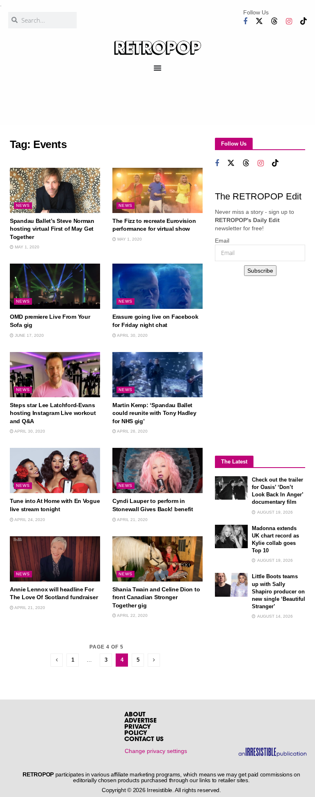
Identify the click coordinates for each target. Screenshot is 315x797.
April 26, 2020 (132, 431)
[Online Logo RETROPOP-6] (158, 48)
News (23, 205)
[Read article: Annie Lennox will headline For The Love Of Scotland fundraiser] (55, 559)
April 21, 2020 (132, 519)
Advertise (140, 721)
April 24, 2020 (29, 519)
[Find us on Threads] (274, 21)
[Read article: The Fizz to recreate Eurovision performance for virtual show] (157, 190)
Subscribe (260, 270)
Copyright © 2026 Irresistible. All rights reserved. (161, 790)
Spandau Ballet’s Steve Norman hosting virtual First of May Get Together (52, 229)
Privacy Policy (137, 730)
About (134, 715)
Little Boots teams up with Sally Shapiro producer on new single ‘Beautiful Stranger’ (278, 591)
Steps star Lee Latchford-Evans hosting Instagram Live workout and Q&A (53, 413)
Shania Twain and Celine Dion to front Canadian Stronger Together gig (156, 597)
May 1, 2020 (26, 247)
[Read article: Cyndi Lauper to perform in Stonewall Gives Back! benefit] (157, 470)
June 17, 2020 (29, 335)
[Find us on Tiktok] (303, 21)
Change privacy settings (156, 751)
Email (222, 240)
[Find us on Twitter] (259, 21)
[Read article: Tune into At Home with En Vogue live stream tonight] (55, 470)
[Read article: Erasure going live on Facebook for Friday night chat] (157, 286)
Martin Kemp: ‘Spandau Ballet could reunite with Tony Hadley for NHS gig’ (154, 413)
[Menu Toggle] (157, 68)
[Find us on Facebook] (245, 21)
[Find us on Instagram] (289, 21)
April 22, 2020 (132, 615)
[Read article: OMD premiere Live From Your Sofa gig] (55, 286)
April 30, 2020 (132, 335)
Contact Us (144, 740)
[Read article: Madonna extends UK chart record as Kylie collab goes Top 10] (231, 536)
